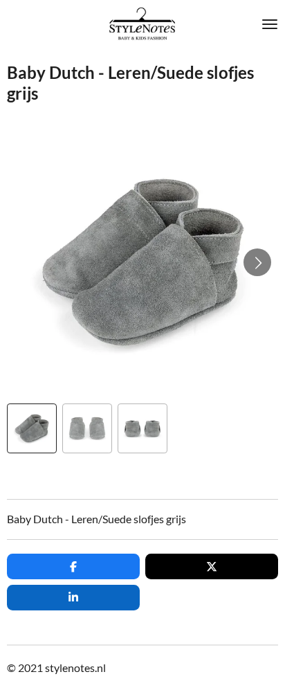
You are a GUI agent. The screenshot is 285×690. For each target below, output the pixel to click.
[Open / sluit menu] (270, 24)
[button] (32, 428)
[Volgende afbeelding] (257, 262)
